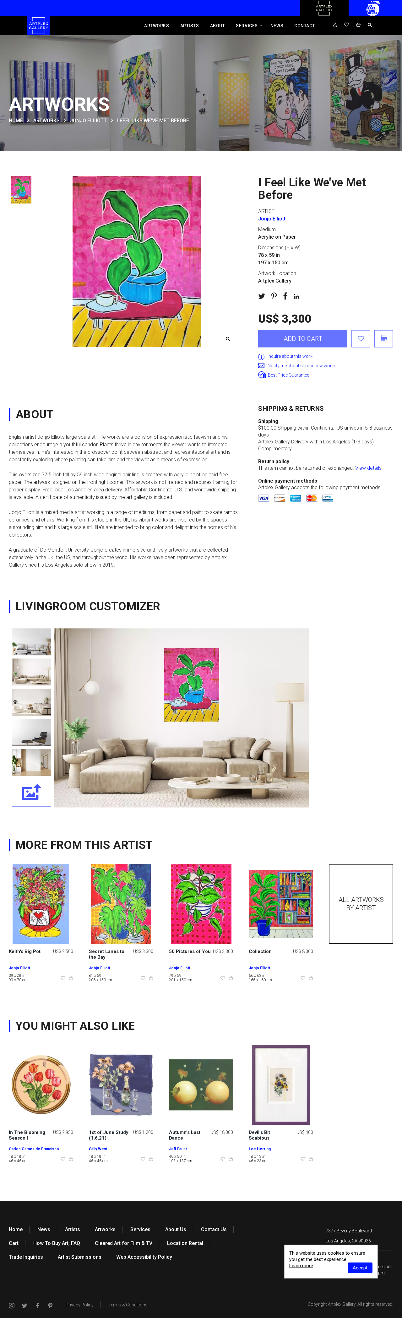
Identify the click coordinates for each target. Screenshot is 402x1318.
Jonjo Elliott (88, 121)
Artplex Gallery (342, 1304)
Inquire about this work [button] (290, 356)
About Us (175, 1229)
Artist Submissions (79, 1257)
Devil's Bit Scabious (259, 1135)
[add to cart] (71, 978)
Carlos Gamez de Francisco (34, 1149)
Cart (14, 1243)
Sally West (98, 1149)
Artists (189, 25)
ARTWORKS (46, 121)
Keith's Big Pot (25, 951)
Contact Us (214, 1229)
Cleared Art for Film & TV (123, 1243)
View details (368, 468)
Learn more (301, 1265)
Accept (360, 1268)
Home (16, 1229)
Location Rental (185, 1243)
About (217, 25)
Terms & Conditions (128, 1304)
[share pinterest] (274, 296)
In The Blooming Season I (27, 1135)
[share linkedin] (296, 296)
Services (247, 25)
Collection (260, 951)
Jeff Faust (178, 1149)
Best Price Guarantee (288, 375)
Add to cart (303, 338)
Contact (304, 25)
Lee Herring (260, 1149)
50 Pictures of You (190, 951)
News (276, 25)
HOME (16, 121)
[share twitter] (261, 296)
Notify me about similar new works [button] (302, 365)
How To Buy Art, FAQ (56, 1243)
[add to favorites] (360, 338)
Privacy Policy (80, 1304)
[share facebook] (285, 296)
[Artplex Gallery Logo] (324, 14)
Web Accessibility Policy (144, 1257)
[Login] (334, 25)
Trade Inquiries (26, 1257)
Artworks (156, 25)
